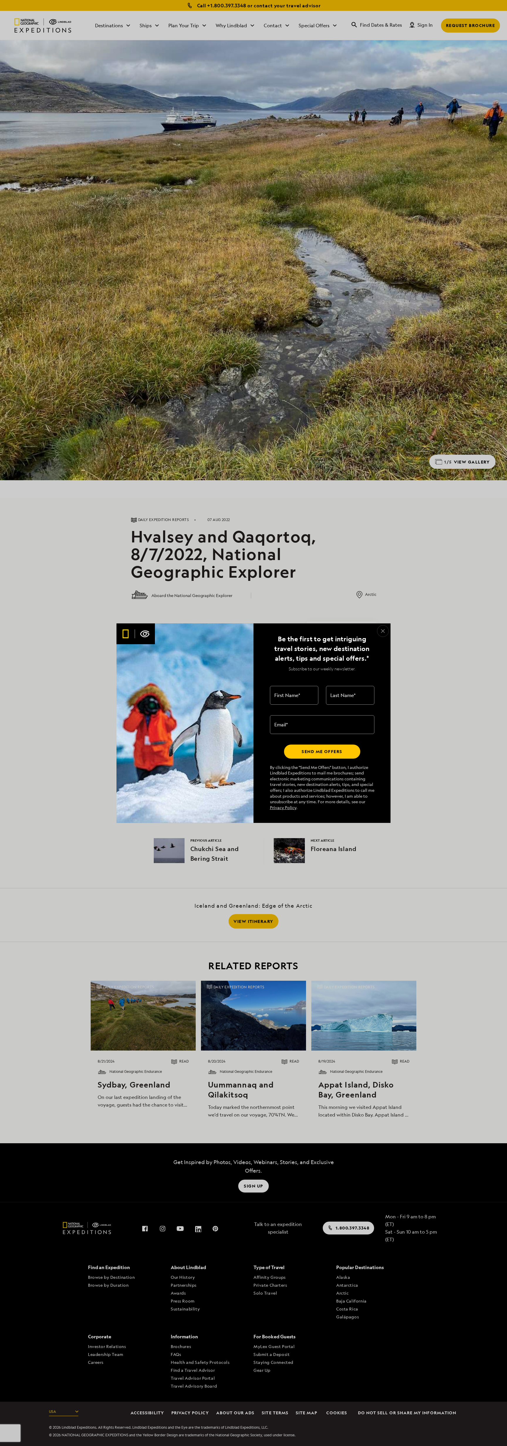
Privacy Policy (283, 807)
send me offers (322, 751)
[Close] (383, 631)
